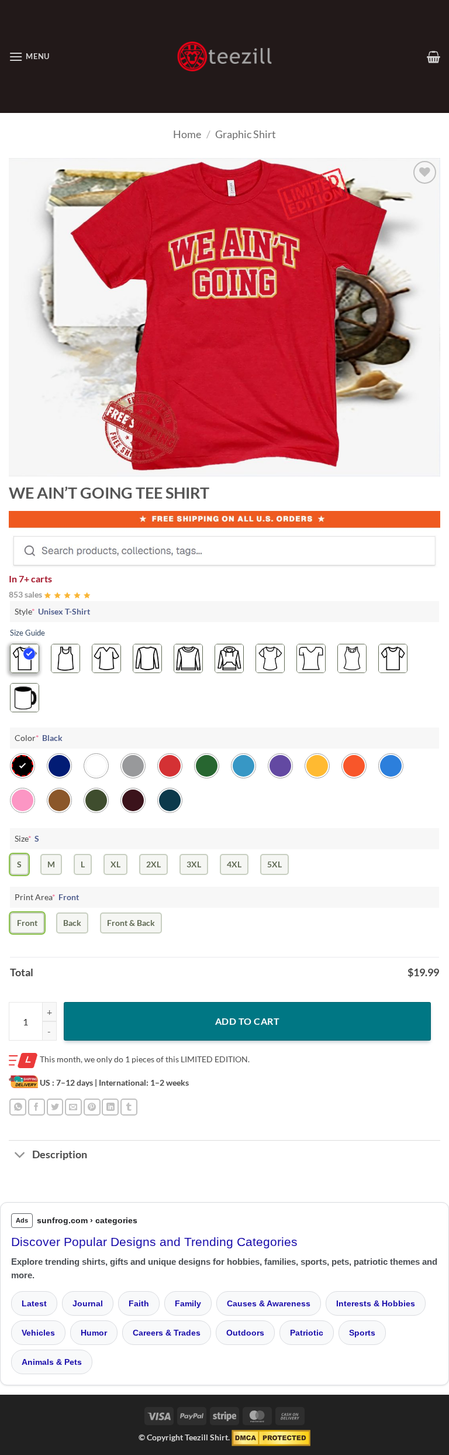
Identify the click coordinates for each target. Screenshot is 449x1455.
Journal (87, 1303)
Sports (362, 1332)
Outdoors (245, 1332)
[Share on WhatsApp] (17, 1107)
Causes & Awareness (268, 1303)
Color (39, 738)
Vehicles (38, 1332)
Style (52, 611)
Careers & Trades (167, 1332)
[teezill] (224, 56)
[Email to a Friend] (73, 1107)
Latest (34, 1303)
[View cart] (433, 57)
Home (187, 134)
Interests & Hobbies (375, 1303)
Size (27, 838)
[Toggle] (20, 1156)
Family (188, 1303)
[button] (29, 56)
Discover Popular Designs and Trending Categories (154, 1241)
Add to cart (247, 1021)
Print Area (47, 897)
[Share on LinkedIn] (110, 1107)
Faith (139, 1303)
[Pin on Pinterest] (92, 1107)
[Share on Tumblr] (128, 1107)
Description (59, 1154)
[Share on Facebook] (36, 1107)
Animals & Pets (52, 1362)
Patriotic (306, 1332)
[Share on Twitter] (55, 1107)
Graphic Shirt (245, 134)
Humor (94, 1332)
